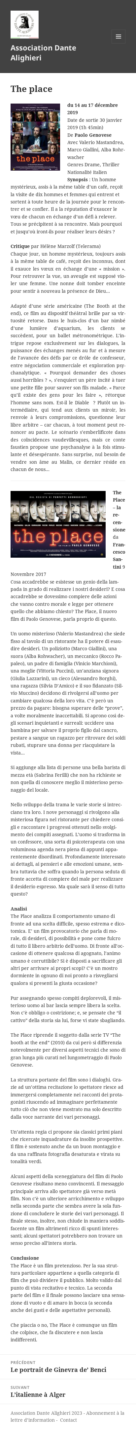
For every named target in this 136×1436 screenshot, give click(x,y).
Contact (68, 1420)
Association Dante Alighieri (43, 52)
